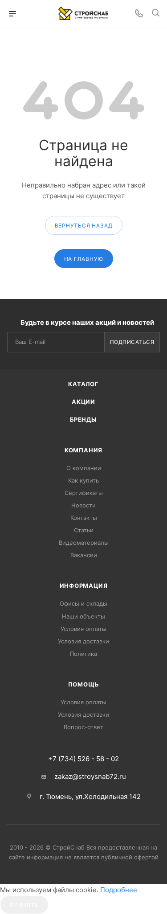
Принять (24, 905)
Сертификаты (84, 492)
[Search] (155, 14)
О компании (83, 467)
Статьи (84, 530)
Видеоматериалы (84, 542)
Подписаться (132, 342)
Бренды (83, 419)
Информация (84, 585)
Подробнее (118, 890)
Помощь (83, 684)
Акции (83, 401)
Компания (83, 450)
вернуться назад (84, 225)
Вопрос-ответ (83, 726)
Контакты (83, 517)
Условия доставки (83, 641)
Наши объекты (83, 616)
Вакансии (83, 555)
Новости (83, 505)
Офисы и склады (83, 603)
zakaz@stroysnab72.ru (90, 776)
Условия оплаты (83, 628)
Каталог (83, 383)
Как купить (83, 480)
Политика (83, 653)
